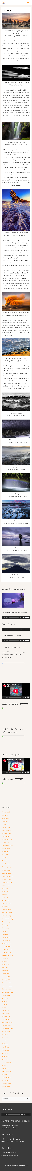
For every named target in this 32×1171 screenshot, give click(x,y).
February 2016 (6, 1062)
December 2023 (7, 909)
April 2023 (5, 934)
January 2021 (6, 1016)
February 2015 (6, 1071)
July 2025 (5, 852)
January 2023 (6, 943)
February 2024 (6, 903)
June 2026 (5, 818)
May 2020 (5, 1041)
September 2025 (7, 845)
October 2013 (6, 1083)
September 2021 (7, 992)
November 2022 (7, 949)
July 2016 (5, 1059)
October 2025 (6, 842)
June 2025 (5, 855)
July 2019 (5, 1053)
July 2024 (5, 888)
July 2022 (5, 961)
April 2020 (5, 1044)
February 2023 (6, 940)
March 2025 (6, 864)
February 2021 (6, 1013)
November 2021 (7, 986)
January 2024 (6, 906)
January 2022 (6, 980)
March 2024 (6, 900)
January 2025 (6, 870)
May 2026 (5, 821)
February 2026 (6, 830)
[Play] (4, 617)
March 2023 (6, 937)
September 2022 (7, 955)
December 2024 (7, 873)
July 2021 (5, 998)
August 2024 (6, 885)
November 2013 (7, 1080)
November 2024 (7, 876)
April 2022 (5, 970)
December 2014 (7, 1077)
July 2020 (5, 1035)
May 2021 (5, 1004)
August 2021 (6, 995)
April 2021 (5, 1007)
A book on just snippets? (9, 1152)
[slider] (27, 617)
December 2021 (7, 983)
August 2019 (6, 1050)
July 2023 (5, 925)
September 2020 (7, 1028)
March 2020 (6, 1047)
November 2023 (7, 913)
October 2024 (6, 879)
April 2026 (5, 824)
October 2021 (6, 989)
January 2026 (6, 833)
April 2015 (5, 1065)
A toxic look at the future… (9, 1155)
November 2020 (7, 1022)
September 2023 (7, 919)
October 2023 (6, 916)
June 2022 (5, 964)
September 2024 (7, 882)
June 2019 (5, 1056)
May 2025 (5, 858)
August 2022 (6, 958)
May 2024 (5, 894)
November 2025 (7, 839)
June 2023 (5, 928)
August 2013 (6, 1086)
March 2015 (5, 1068)
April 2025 (5, 861)
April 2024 (5, 897)
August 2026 (6, 812)
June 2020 (5, 1038)
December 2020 (7, 1019)
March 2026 (6, 827)
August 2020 (6, 1032)
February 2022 (6, 977)
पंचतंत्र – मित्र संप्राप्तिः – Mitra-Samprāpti (13, 1141)
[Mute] (24, 617)
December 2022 (7, 946)
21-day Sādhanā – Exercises (10, 1128)
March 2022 (6, 974)
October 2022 (6, 952)
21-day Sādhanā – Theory (9, 1125)
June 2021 (5, 1001)
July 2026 (5, 815)
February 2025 (6, 867)
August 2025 (6, 848)
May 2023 (5, 931)
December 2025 (7, 836)
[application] (16, 617)
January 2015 (6, 1074)
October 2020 (6, 1025)
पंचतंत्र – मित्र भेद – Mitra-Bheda (10, 1139)
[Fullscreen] (28, 697)
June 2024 (5, 891)
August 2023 (6, 922)
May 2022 (5, 967)
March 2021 (5, 1010)
